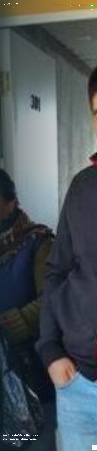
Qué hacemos (83, 5)
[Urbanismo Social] (10, 5)
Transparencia (71, 5)
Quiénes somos (59, 5)
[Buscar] (92, 10)
